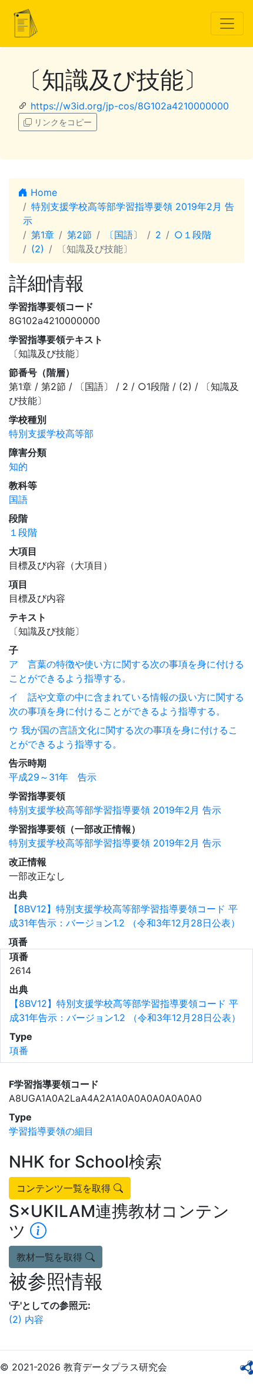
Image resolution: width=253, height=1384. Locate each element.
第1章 (42, 235)
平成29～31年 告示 (52, 777)
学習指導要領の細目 (51, 1131)
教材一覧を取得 (50, 1257)
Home (42, 192)
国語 (18, 499)
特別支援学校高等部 (51, 433)
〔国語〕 (123, 235)
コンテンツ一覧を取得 (65, 1188)
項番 (18, 1050)
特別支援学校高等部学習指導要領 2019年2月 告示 (115, 810)
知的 (18, 466)
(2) (37, 249)
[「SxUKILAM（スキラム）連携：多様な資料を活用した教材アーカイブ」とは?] (38, 1231)
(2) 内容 (26, 1319)
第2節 (79, 235)
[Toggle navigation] (227, 23)
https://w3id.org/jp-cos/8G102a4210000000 (130, 106)
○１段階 (192, 235)
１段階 (23, 532)
